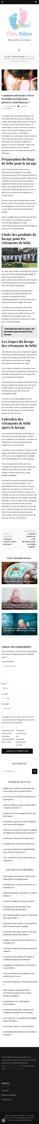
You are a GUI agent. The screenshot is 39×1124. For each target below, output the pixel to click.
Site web (5, 704)
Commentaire (8, 661)
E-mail (5, 694)
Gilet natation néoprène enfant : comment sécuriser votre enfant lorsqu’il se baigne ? (19, 630)
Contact (5, 1090)
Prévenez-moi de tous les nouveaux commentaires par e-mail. (8, 736)
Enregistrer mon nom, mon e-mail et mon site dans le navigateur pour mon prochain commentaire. (18, 720)
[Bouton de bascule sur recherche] (36, 2)
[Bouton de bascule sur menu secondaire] (2, 2)
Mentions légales (9, 1095)
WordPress (28, 1120)
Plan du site (6, 1099)
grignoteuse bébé (12, 1066)
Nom (4, 684)
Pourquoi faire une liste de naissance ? (19, 844)
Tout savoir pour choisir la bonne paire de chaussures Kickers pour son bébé (18, 606)
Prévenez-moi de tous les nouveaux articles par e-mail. (21, 737)
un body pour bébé (25, 274)
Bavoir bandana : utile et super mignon (18, 581)
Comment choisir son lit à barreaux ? (19, 838)
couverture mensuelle (14, 1068)
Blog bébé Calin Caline (25, 1115)
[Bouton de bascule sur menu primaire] (20, 50)
